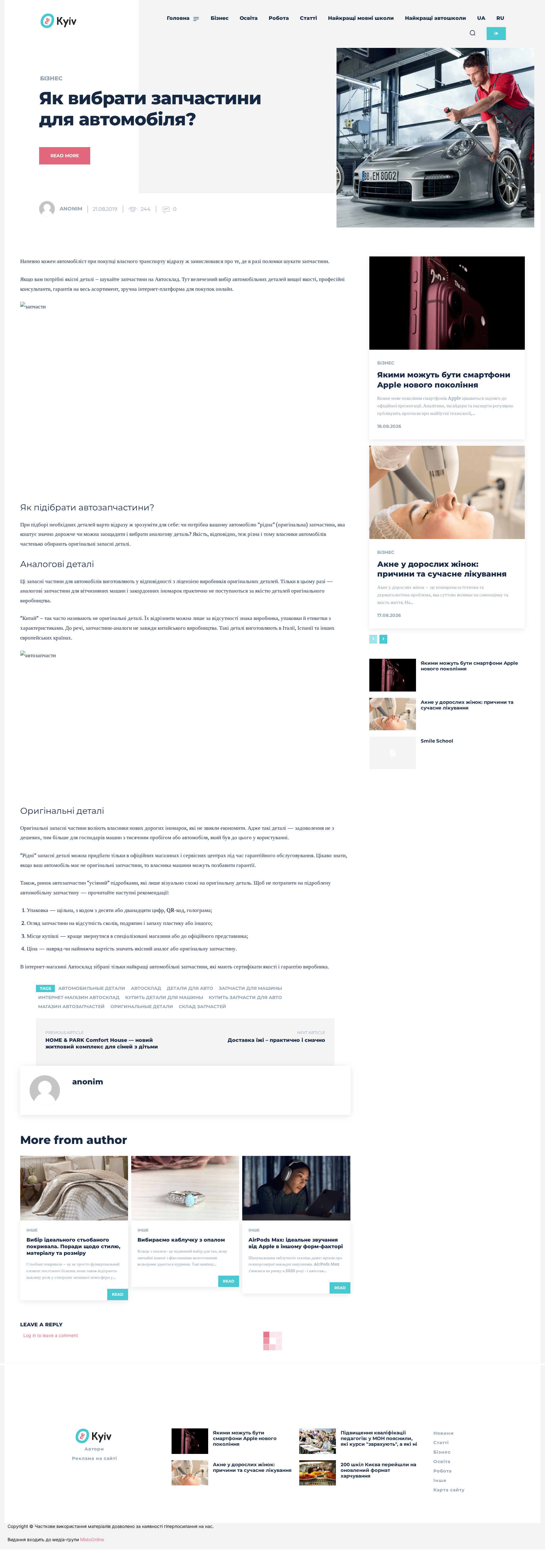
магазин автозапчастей (71, 1006)
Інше (32, 1230)
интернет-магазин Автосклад (79, 997)
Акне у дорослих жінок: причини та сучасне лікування (467, 705)
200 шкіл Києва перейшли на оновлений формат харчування (378, 1470)
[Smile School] (392, 753)
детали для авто (190, 988)
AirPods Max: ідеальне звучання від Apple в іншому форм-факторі (296, 1243)
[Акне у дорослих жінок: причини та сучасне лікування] (447, 492)
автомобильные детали (91, 988)
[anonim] (49, 209)
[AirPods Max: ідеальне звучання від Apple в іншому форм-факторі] (296, 1188)
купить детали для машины (164, 997)
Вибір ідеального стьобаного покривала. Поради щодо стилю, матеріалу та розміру (73, 1246)
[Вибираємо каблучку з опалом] (185, 1188)
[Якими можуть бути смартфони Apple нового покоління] (447, 303)
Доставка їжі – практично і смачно (276, 1040)
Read (117, 1294)
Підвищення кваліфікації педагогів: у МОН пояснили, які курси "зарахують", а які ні (379, 1438)
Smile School (437, 741)
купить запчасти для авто (245, 997)
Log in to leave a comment (50, 1335)
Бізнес (51, 78)
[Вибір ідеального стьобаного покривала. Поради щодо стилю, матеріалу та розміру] (74, 1188)
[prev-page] (373, 639)
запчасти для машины (250, 988)
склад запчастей (202, 1006)
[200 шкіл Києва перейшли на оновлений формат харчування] (317, 1473)
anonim (71, 209)
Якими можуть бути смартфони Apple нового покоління (443, 379)
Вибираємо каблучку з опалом (181, 1240)
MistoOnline (92, 1539)
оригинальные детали (141, 1006)
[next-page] (383, 639)
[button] (472, 32)
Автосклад (146, 988)
